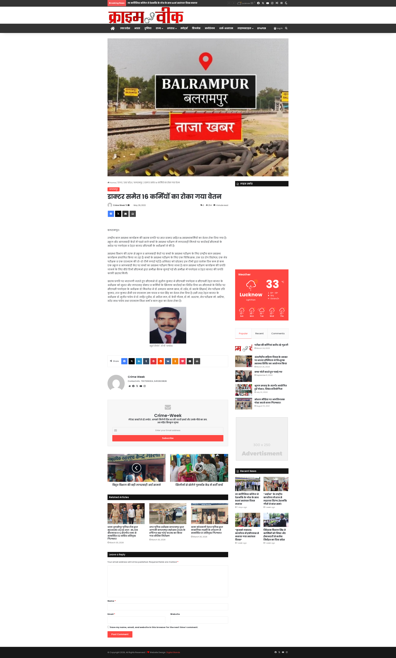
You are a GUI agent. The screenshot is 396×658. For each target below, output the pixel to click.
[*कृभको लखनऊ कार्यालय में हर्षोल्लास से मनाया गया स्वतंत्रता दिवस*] (247, 520)
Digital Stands (173, 652)
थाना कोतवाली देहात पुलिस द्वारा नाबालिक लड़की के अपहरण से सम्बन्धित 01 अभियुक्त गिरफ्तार (207, 529)
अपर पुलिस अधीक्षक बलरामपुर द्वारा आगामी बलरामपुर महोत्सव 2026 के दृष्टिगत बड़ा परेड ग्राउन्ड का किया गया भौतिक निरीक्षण (167, 531)
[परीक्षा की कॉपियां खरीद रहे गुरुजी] (243, 348)
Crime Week (119, 205)
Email (111, 614)
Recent (259, 333)
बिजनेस (196, 28)
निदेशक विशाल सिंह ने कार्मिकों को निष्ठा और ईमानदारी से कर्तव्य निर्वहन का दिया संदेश (274, 534)
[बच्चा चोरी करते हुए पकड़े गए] (243, 376)
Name (112, 600)
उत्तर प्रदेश (125, 28)
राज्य (158, 28)
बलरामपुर (138, 182)
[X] (137, 386)
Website (175, 614)
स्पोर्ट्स (184, 28)
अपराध (170, 28)
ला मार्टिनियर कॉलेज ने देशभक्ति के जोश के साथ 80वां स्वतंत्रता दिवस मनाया (247, 499)
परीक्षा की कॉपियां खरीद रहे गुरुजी (271, 344)
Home (112, 182)
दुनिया (147, 28)
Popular (243, 333)
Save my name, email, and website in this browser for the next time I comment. (154, 627)
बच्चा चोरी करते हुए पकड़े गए (268, 371)
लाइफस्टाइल (244, 28)
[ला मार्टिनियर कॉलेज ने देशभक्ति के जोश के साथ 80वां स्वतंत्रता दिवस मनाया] (247, 484)
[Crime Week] (146, 15)
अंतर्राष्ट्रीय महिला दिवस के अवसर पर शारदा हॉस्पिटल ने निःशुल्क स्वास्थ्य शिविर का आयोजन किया (271, 360)
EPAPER (261, 28)
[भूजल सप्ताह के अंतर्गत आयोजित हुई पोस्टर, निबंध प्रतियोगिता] (243, 390)
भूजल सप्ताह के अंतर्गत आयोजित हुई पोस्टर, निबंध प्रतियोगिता (270, 387)
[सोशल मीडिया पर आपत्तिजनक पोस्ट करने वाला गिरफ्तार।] (243, 404)
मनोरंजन (210, 28)
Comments (278, 333)
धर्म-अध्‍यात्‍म (226, 28)
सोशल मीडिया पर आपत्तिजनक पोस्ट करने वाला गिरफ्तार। (269, 401)
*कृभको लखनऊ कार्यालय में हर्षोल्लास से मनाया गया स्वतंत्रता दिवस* (247, 534)
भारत (137, 28)
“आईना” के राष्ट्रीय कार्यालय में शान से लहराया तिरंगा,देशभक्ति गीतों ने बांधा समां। (275, 499)
